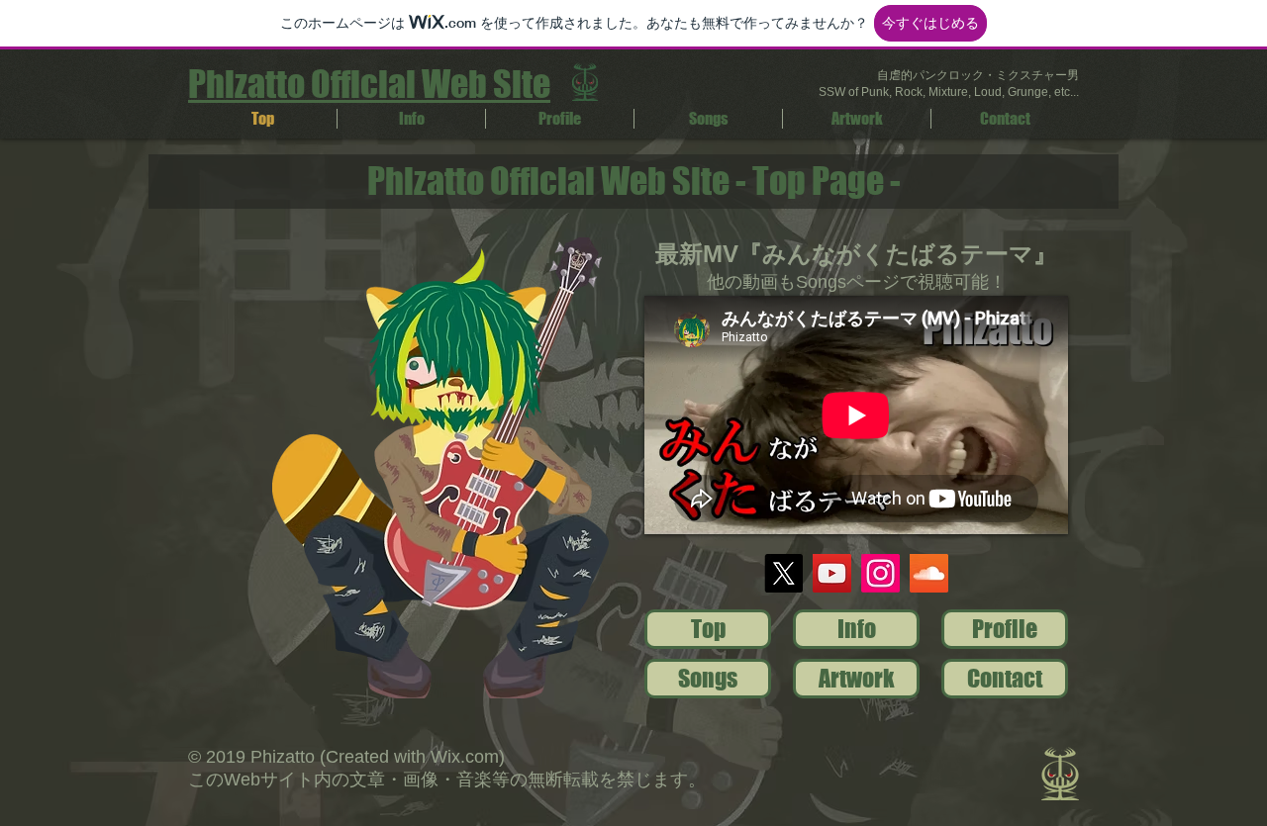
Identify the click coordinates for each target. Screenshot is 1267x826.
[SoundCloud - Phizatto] (929, 573)
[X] (783, 573)
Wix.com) (468, 757)
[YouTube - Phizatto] (832, 573)
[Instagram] (880, 573)
